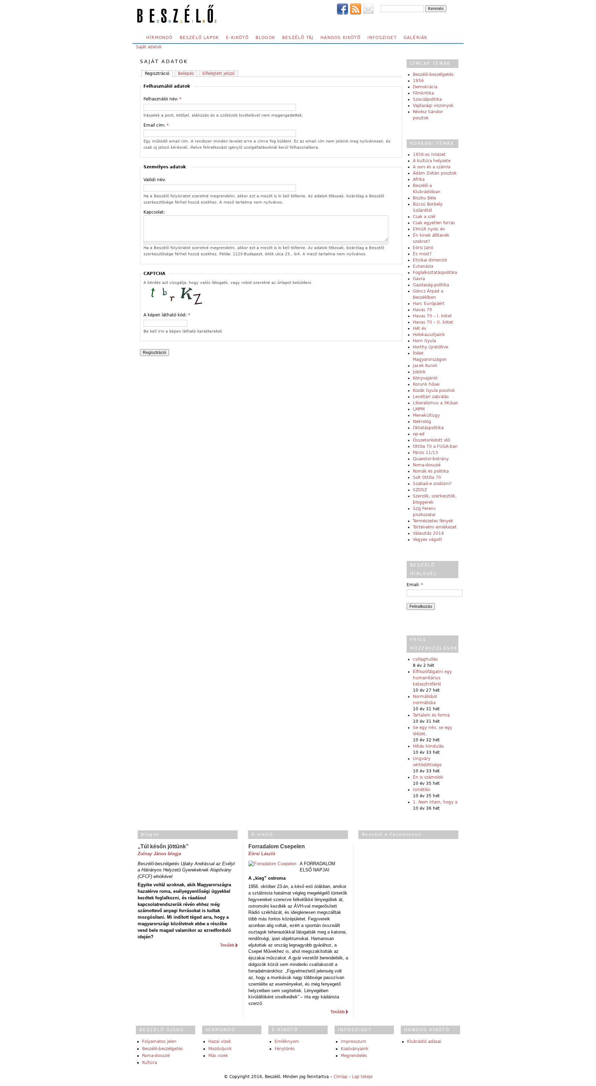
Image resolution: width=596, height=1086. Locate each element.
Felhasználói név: (162, 99)
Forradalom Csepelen (276, 846)
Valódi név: (154, 179)
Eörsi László (261, 853)
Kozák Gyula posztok (434, 390)
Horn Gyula (424, 340)
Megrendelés (354, 1055)
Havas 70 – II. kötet (433, 322)
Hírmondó (159, 38)
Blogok (265, 38)
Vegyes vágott (427, 539)
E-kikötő (237, 38)
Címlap (341, 1076)
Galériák (416, 38)
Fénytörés (285, 1048)
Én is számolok (428, 777)
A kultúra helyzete (431, 160)
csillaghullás (425, 659)
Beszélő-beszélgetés (433, 74)
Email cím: (156, 125)
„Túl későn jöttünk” (163, 846)
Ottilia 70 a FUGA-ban (435, 446)
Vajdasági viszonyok (433, 105)
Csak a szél (424, 216)
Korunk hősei (426, 384)
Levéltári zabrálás (431, 396)
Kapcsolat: (154, 212)
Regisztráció (157, 73)
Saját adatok (149, 47)
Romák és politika (431, 471)
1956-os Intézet (429, 154)
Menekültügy (426, 415)
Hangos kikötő (340, 38)
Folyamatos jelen (159, 1041)
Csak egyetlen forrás (434, 222)
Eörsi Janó (423, 247)
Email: (415, 584)
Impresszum (353, 1041)
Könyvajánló (425, 378)
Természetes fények (433, 521)
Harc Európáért (429, 303)
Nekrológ (422, 421)
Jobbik (419, 371)
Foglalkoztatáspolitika (435, 272)
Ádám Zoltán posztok (435, 173)
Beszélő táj (298, 38)
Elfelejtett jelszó (218, 73)
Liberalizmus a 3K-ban (435, 403)
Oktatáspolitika (428, 427)
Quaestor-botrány (431, 458)
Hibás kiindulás (428, 746)
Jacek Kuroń (425, 365)
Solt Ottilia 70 (427, 477)
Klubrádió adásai (424, 1041)
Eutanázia (423, 266)
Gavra (419, 278)
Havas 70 (422, 309)
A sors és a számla (431, 167)
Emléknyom (287, 1041)
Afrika (419, 179)
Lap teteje (362, 1076)
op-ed (419, 434)
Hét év (419, 328)
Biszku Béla (424, 198)
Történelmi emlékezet (435, 527)
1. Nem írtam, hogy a (435, 802)
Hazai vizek (219, 1041)
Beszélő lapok (199, 38)
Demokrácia (425, 87)
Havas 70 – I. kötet (432, 316)
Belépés (186, 73)
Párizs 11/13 (425, 452)
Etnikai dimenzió (430, 260)
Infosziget (382, 38)
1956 (418, 80)
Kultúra (149, 1062)
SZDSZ (420, 489)
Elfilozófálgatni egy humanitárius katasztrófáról (432, 678)
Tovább (227, 945)
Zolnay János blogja (159, 853)
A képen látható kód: (166, 315)
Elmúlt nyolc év (429, 229)
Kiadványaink (354, 1048)
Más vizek (218, 1055)
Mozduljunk (220, 1048)
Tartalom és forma (431, 715)
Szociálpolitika (427, 99)
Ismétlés (421, 789)
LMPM (419, 409)
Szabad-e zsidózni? (432, 483)
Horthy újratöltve (430, 347)
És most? (422, 253)
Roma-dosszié (426, 465)
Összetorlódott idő (431, 440)
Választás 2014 (428, 533)
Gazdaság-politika (431, 285)
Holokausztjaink (429, 334)
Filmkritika (423, 93)
